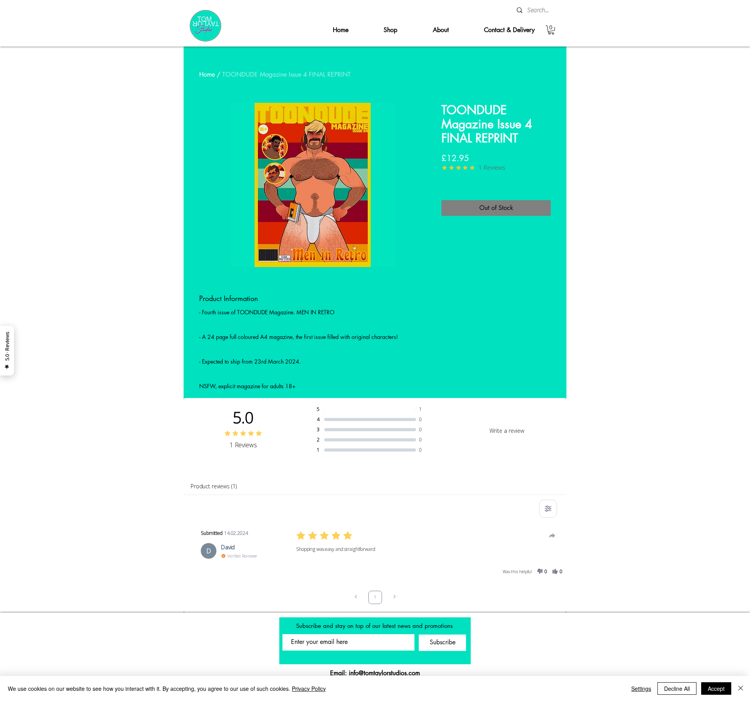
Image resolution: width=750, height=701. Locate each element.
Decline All (677, 688)
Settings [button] (641, 688)
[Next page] (394, 597)
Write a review (506, 430)
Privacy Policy (309, 688)
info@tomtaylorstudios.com (384, 673)
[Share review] (552, 535)
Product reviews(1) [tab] (213, 486)
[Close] (740, 688)
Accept (716, 688)
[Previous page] (355, 597)
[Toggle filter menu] (548, 509)
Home (207, 74)
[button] (551, 30)
